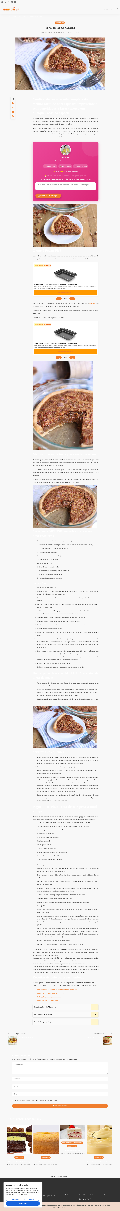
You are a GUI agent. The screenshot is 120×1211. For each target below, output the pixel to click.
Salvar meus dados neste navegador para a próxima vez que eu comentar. (35, 1100)
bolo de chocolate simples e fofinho (50, 993)
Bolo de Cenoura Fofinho (46, 1162)
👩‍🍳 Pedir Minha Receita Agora (48, 196)
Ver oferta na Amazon (64, 292)
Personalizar (15, 1199)
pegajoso (92, 303)
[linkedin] (13, 112)
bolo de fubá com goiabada (47, 1000)
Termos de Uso (84, 1199)
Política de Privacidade (97, 1195)
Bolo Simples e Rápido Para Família (72, 1142)
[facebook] (13, 103)
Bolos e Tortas (60, 22)
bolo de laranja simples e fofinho (49, 997)
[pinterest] (13, 116)
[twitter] (13, 107)
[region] (23, 1195)
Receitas (107, 9)
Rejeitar (31, 1199)
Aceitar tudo (23, 1203)
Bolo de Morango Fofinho (72, 1150)
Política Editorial (82, 1195)
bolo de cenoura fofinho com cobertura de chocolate (57, 990)
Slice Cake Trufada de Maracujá (19, 1162)
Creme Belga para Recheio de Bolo (99, 1162)
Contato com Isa (70, 1195)
